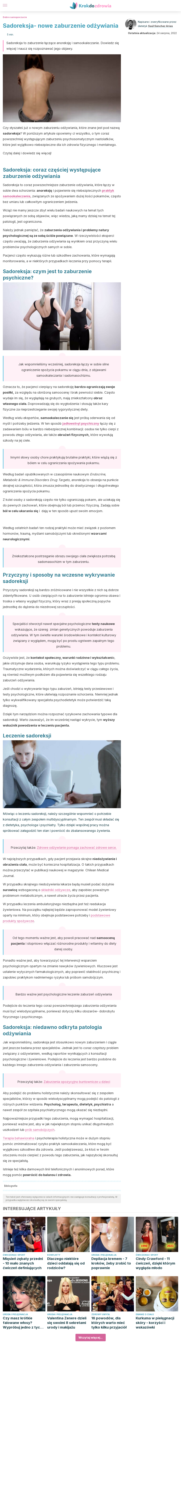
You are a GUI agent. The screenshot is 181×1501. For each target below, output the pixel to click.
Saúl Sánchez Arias (160, 26)
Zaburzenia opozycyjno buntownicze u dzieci (77, 1082)
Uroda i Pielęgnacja (103, 1255)
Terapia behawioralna (18, 1138)
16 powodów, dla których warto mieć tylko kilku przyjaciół (109, 1322)
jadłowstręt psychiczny (80, 423)
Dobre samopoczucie (15, 17)
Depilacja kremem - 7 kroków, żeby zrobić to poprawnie (111, 1263)
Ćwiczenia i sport (14, 1255)
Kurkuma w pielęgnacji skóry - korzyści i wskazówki (155, 1322)
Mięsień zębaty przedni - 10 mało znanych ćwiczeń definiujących (23, 1263)
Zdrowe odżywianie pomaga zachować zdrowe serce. (77, 847)
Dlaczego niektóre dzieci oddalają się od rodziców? (66, 1263)
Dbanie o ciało (145, 1314)
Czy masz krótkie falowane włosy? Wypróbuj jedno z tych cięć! (22, 1323)
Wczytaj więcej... (90, 1337)
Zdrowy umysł (100, 1314)
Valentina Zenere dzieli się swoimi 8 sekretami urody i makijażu (66, 1322)
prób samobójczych (39, 1130)
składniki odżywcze (55, 890)
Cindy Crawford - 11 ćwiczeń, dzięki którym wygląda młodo (155, 1263)
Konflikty (53, 1255)
